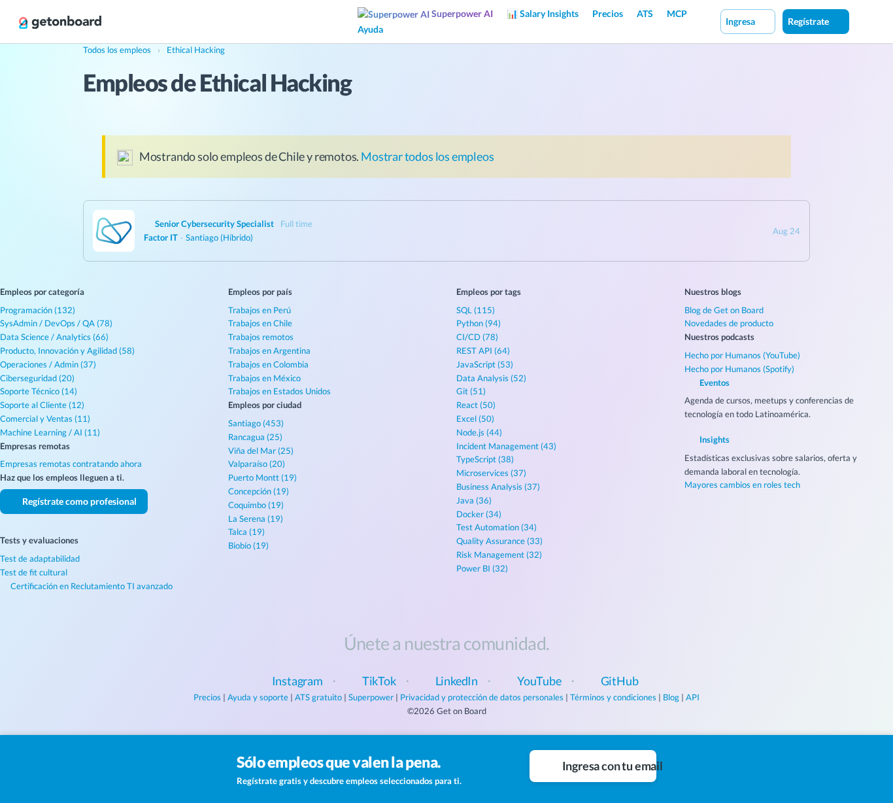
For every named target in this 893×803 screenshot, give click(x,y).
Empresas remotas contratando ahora (71, 463)
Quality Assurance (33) (499, 541)
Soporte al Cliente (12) (42, 405)
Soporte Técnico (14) (38, 391)
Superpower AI (461, 13)
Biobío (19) (248, 545)
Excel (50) (475, 418)
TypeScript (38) (485, 459)
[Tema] (863, 21)
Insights (714, 439)
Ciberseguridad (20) (37, 378)
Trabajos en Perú (259, 310)
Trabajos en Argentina (269, 350)
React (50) (476, 405)
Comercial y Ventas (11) (45, 418)
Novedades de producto (728, 323)
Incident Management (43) (506, 446)
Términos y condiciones (613, 697)
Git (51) (471, 391)
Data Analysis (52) (491, 378)
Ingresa (741, 21)
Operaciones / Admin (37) (48, 364)
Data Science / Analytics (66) (54, 337)
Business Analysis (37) (498, 486)
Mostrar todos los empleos (427, 156)
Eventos (714, 382)
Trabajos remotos (261, 337)
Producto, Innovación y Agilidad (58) (67, 350)
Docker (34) (478, 514)
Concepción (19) (258, 491)
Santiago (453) (256, 423)
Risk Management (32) (499, 554)
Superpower (371, 697)
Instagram (297, 681)
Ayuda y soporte (257, 697)
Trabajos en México (264, 378)
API (692, 697)
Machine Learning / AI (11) (50, 432)
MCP (677, 13)
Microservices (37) (491, 473)
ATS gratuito (318, 697)
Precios (607, 13)
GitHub (620, 681)
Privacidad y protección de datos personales (482, 697)
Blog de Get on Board (724, 310)
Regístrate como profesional (78, 501)
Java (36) (474, 500)
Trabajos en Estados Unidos (279, 391)
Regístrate (809, 21)
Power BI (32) (482, 568)
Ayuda (370, 29)
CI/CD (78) (477, 337)
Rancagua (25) (255, 437)
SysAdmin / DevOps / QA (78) (56, 323)
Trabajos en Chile (260, 323)
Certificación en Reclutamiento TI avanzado (90, 586)
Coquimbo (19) (256, 505)
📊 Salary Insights (543, 13)
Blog (671, 697)
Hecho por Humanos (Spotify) (739, 369)
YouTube (539, 681)
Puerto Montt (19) (262, 477)
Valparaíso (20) (256, 463)
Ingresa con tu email (608, 766)
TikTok (379, 681)
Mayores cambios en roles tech (742, 484)
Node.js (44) (479, 432)
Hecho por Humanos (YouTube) (742, 355)
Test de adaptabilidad (40, 558)
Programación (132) (37, 310)
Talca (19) (246, 531)
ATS (645, 13)
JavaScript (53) (484, 364)
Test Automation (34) (496, 527)
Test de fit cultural (33, 572)
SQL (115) (475, 310)
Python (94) (478, 323)
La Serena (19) (255, 518)
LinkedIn (457, 681)
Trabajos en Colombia (268, 364)
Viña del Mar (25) (261, 450)
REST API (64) (483, 350)
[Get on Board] (60, 22)
